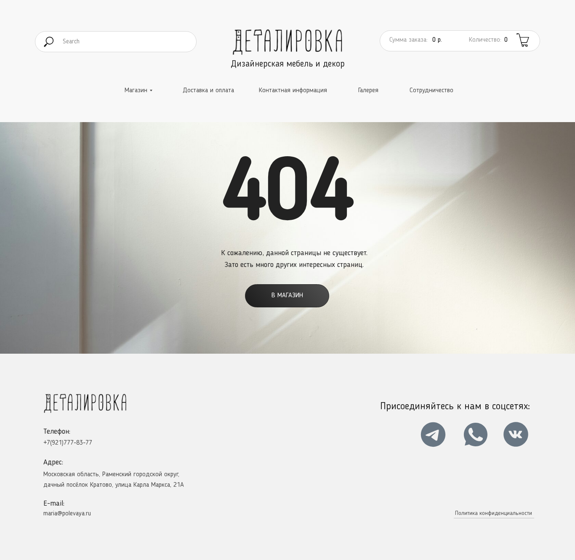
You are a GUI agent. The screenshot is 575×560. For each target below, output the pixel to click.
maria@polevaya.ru (67, 513)
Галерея (368, 90)
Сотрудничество (431, 90)
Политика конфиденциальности (493, 513)
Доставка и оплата (208, 90)
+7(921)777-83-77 (67, 443)
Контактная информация (293, 90)
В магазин (287, 295)
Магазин (136, 90)
